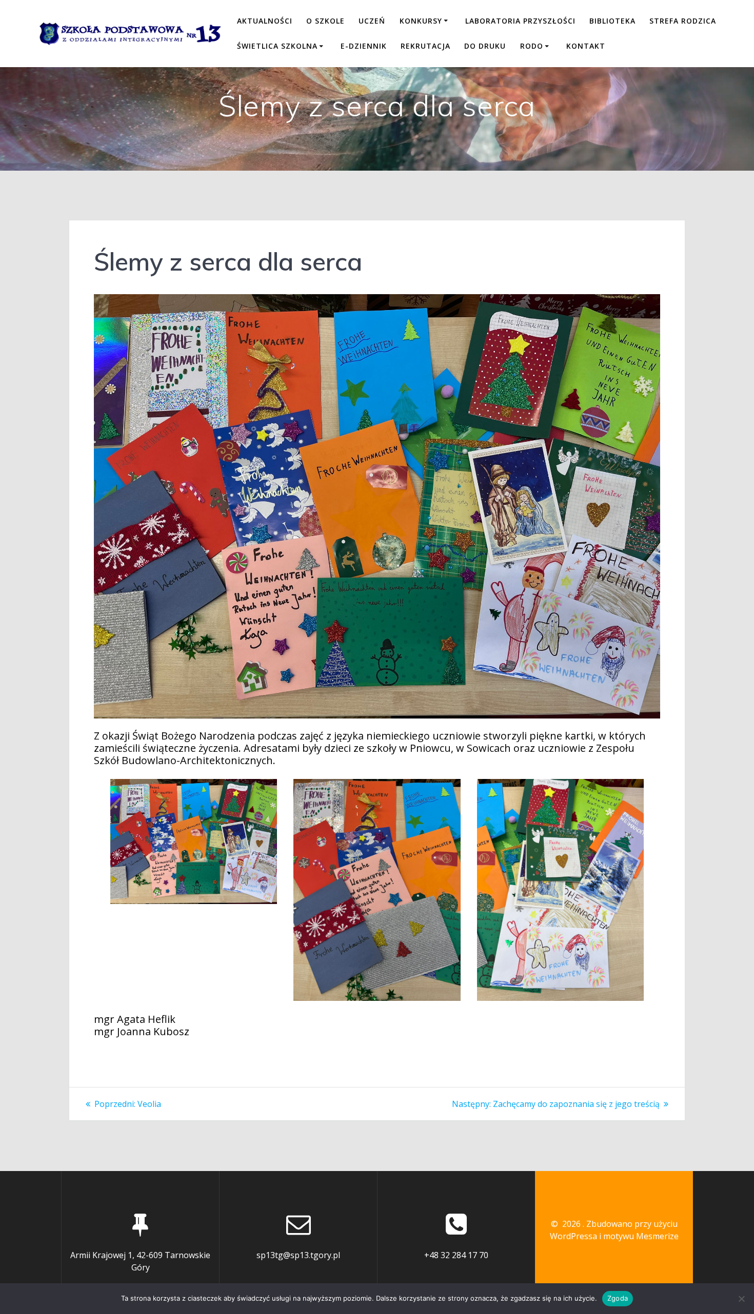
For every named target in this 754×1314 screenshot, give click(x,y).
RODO (531, 46)
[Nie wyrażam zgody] (741, 1299)
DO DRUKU (485, 46)
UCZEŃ (372, 21)
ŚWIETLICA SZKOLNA (277, 46)
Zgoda (617, 1298)
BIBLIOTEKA (612, 21)
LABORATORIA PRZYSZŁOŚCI (520, 21)
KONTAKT (585, 46)
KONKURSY (421, 21)
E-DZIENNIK (364, 46)
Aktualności (264, 21)
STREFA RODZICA (682, 21)
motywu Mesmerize (641, 1236)
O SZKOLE (325, 21)
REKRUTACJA (425, 46)
